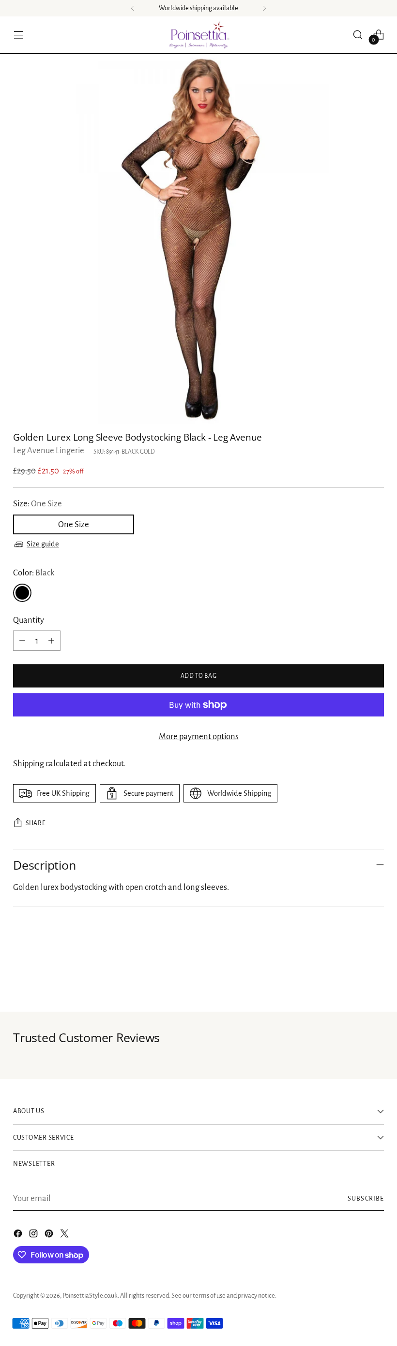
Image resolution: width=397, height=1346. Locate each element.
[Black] (22, 593)
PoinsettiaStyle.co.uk (90, 1295)
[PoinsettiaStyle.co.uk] (198, 34)
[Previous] (132, 8)
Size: (37, 503)
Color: (33, 572)
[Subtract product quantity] (22, 640)
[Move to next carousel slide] (375, 978)
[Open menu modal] (18, 34)
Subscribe (366, 1198)
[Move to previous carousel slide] (353, 979)
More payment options (199, 736)
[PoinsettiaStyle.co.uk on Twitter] (65, 1236)
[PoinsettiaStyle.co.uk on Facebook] (19, 1236)
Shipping (28, 763)
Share (36, 823)
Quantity (28, 620)
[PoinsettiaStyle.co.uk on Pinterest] (50, 1236)
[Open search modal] (358, 34)
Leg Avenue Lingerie (48, 450)
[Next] (264, 8)
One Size (73, 524)
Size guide (43, 544)
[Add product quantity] (51, 640)
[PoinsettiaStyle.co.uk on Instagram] (34, 1236)
